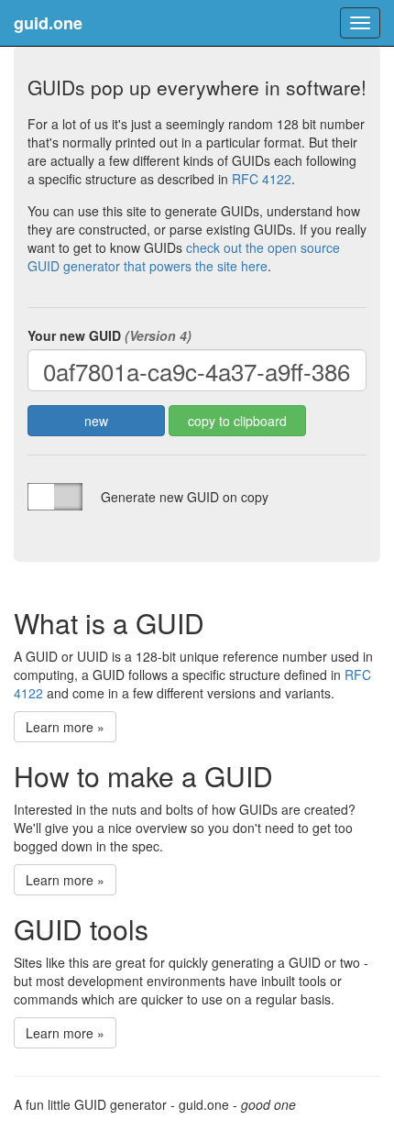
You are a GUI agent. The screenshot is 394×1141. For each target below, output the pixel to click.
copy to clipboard (237, 420)
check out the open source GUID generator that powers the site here (183, 256)
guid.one (48, 23)
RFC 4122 (261, 179)
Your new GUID (109, 335)
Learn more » (65, 727)
